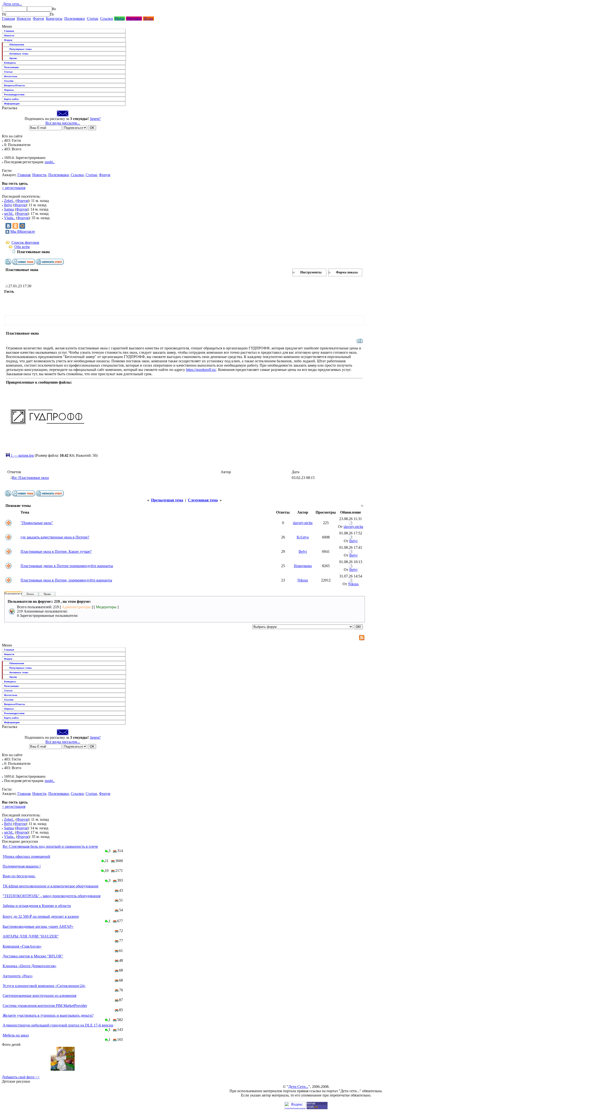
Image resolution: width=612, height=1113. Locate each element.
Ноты (119, 18)
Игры (148, 18)
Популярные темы (20, 49)
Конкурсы (54, 18)
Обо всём (22, 247)
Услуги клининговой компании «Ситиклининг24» (44, 986)
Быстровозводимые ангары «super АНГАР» (38, 926)
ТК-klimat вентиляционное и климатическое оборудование (50, 886)
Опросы (9, 90)
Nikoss (302, 580)
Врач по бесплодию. (19, 876)
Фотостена (10, 76)
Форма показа (347, 272)
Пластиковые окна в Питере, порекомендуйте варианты (66, 580)
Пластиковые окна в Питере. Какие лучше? (56, 551)
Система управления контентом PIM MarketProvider (45, 1006)
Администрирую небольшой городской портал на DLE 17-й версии (58, 1025)
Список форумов (25, 242)
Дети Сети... (298, 1087)
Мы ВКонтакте (22, 231)
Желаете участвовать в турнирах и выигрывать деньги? (48, 1015)
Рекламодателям (14, 94)
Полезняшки (74, 18)
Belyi (8, 205)
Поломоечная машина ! (22, 866)
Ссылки (106, 18)
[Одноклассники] (15, 226)
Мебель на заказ (16, 1035)
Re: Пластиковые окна (30, 478)
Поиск (30, 593)
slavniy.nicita (302, 523)
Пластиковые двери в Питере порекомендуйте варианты (67, 566)
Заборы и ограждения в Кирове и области (37, 906)
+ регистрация (13, 188)
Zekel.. (9, 201)
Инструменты (311, 272)
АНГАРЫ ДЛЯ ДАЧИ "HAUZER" (31, 936)
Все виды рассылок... (62, 123)
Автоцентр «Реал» (18, 976)
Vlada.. (9, 218)
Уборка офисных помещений (26, 856)
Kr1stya (303, 537)
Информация (12, 103)
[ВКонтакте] (8, 226)
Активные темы (18, 53)
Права (47, 593)
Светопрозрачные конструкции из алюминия (39, 996)
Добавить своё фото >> (21, 1077)
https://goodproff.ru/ (201, 370)
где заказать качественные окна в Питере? (55, 537)
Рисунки (134, 18)
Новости (24, 18)
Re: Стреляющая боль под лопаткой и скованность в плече (50, 846)
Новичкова (303, 566)
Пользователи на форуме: (18, 593)
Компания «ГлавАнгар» (22, 946)
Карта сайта (11, 99)
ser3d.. (9, 214)
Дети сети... (12, 4)
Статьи (92, 18)
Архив (13, 58)
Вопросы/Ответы (14, 85)
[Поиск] (4, 14)
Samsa (9, 209)
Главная (8, 18)
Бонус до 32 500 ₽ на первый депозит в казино (41, 916)
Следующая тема (203, 500)
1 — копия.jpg (22, 455)
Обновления (16, 44)
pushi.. (50, 162)
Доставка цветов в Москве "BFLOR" (33, 956)
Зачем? (95, 119)
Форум (38, 18)
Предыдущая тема (167, 500)
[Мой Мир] (22, 226)
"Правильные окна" (37, 523)
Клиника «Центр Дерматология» (29, 966)
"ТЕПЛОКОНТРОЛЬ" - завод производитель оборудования (51, 896)
